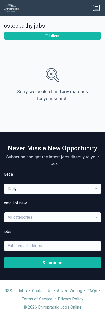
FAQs (92, 290)
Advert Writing (69, 290)
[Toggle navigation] (96, 8)
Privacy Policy (70, 299)
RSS (8, 290)
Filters (54, 36)
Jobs (22, 290)
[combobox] (52, 189)
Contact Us (41, 290)
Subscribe (52, 262)
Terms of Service (37, 299)
